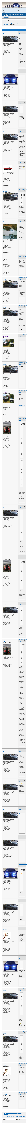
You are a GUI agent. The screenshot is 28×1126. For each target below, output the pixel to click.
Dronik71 (5, 929)
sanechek (5, 162)
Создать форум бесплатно (20, 1116)
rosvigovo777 (6, 1094)
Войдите (10, 20)
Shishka (5, 33)
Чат (4, 14)
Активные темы (6, 17)
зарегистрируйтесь (17, 20)
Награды (17, 14)
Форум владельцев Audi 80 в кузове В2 (12, 23)
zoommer (5, 258)
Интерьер (6, 24)
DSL (4, 420)
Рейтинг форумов (10, 1116)
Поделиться (21, 101)
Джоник (4, 221)
